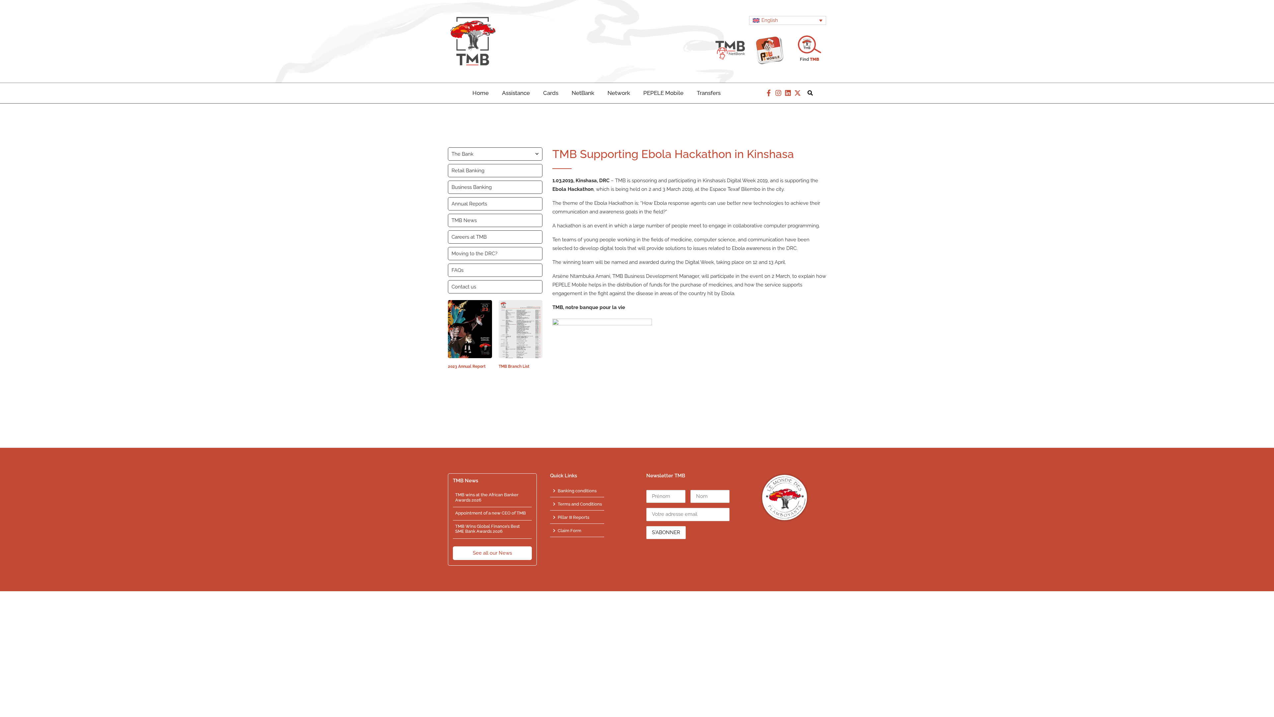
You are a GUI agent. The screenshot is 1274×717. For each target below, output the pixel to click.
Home (480, 93)
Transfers (709, 93)
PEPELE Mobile (663, 93)
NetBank (583, 93)
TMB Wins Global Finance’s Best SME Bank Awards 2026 (487, 529)
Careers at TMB (469, 237)
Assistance (516, 93)
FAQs (457, 270)
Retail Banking (468, 171)
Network (618, 93)
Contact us (464, 287)
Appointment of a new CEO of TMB (490, 513)
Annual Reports (469, 204)
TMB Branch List (514, 366)
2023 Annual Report (467, 366)
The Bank (462, 154)
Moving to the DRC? (474, 254)
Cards (550, 93)
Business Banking (472, 187)
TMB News (464, 220)
